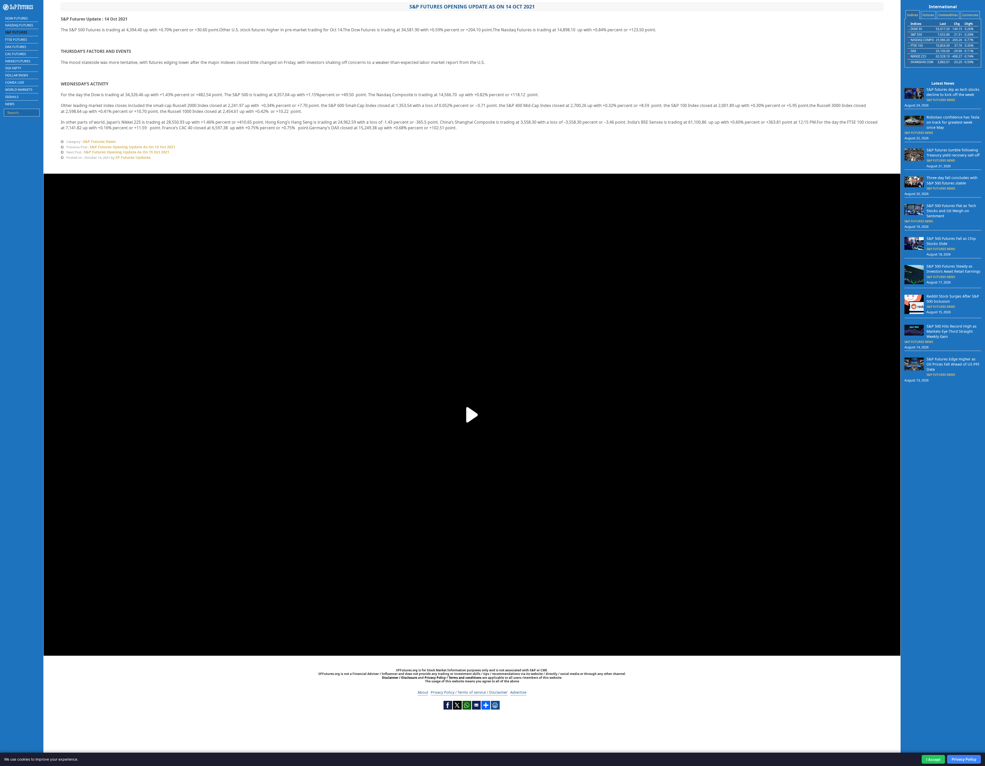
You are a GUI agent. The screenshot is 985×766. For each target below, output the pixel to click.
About (423, 692)
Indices (912, 15)
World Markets (18, 89)
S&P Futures (16, 32)
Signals (11, 96)
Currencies (970, 15)
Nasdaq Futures (19, 25)
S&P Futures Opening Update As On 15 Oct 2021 (126, 152)
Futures (928, 15)
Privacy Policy (964, 759)
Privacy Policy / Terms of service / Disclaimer (469, 692)
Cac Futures (15, 54)
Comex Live (14, 82)
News (9, 104)
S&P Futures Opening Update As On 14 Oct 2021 (472, 6)
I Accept (933, 759)
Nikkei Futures (17, 61)
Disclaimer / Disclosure (400, 677)
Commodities (948, 15)
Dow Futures (16, 18)
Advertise (518, 692)
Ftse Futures (16, 39)
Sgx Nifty (13, 68)
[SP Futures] (21, 7)
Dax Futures (15, 46)
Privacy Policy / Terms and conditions (453, 677)
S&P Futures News (99, 141)
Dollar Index (16, 75)
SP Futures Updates (133, 157)
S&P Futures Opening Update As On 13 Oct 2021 (132, 146)
